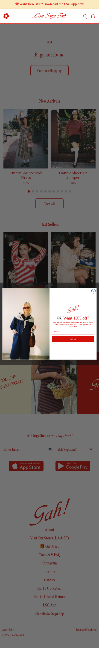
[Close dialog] (93, 291)
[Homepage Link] (50, 16)
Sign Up (73, 339)
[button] (6, 16)
